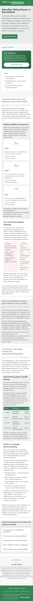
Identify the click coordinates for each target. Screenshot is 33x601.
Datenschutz (17, 591)
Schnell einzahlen (24, 597)
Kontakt (11, 591)
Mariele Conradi (17, 564)
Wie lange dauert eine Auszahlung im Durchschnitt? (13, 530)
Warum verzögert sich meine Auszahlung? (14, 536)
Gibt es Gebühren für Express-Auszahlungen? (15, 545)
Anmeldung (11, 588)
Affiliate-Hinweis (25, 591)
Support (23, 588)
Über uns (6, 591)
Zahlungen (17, 588)
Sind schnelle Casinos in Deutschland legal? (15, 540)
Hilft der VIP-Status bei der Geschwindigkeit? (15, 549)
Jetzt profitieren (9, 36)
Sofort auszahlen (17, 2)
